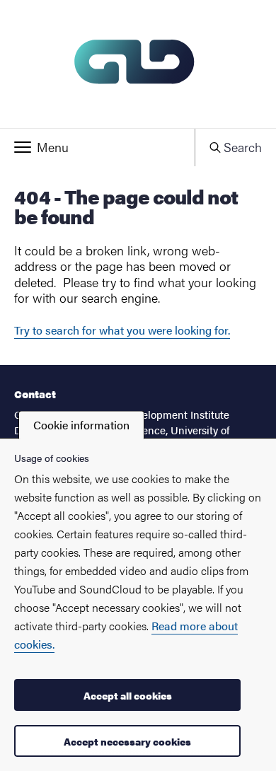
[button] (97, 147)
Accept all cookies (128, 695)
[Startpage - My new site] (138, 64)
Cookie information (81, 425)
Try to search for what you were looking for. (122, 330)
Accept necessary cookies (127, 741)
